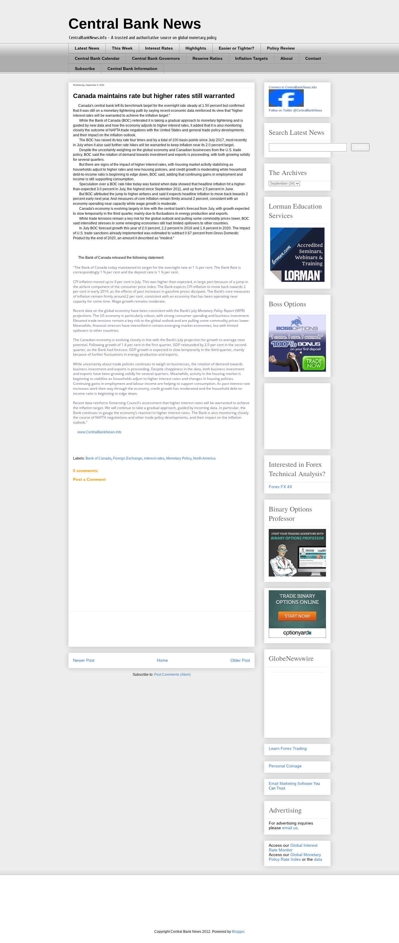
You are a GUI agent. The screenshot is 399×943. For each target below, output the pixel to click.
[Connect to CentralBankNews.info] (286, 105)
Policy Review (281, 48)
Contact (313, 58)
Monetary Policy (178, 458)
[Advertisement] (179, 629)
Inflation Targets (251, 58)
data (318, 859)
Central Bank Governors (156, 58)
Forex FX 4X (280, 486)
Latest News (87, 48)
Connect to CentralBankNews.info (293, 87)
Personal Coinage (285, 766)
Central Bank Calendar (97, 58)
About (286, 58)
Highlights (195, 48)
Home (162, 660)
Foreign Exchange (127, 458)
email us (290, 827)
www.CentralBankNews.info (99, 432)
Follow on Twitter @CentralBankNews (295, 110)
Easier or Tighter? (236, 48)
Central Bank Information (132, 68)
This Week (122, 48)
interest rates (154, 458)
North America (204, 458)
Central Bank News (134, 23)
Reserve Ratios (207, 58)
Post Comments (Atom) (172, 675)
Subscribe (85, 68)
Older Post (240, 660)
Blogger (238, 932)
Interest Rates (159, 48)
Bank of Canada (98, 458)
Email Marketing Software (290, 783)
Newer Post (83, 660)
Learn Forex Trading (288, 748)
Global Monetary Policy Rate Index (295, 857)
